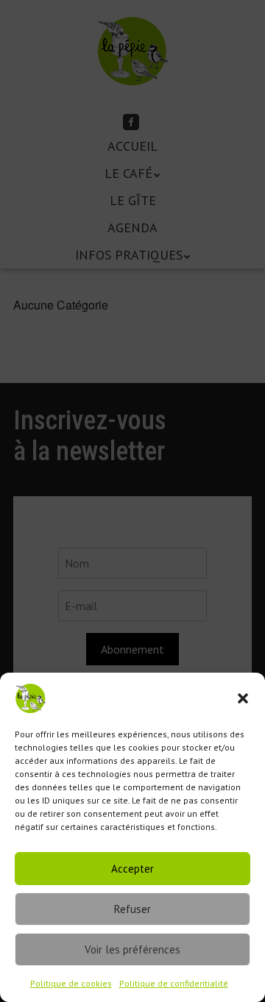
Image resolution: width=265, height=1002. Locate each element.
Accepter (132, 869)
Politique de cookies (71, 983)
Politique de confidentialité (173, 983)
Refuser (132, 909)
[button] (243, 698)
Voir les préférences (132, 949)
